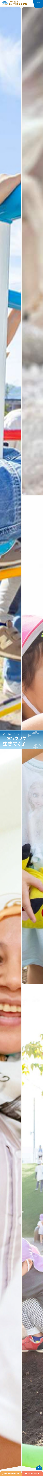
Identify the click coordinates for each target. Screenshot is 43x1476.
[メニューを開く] (38, 4)
